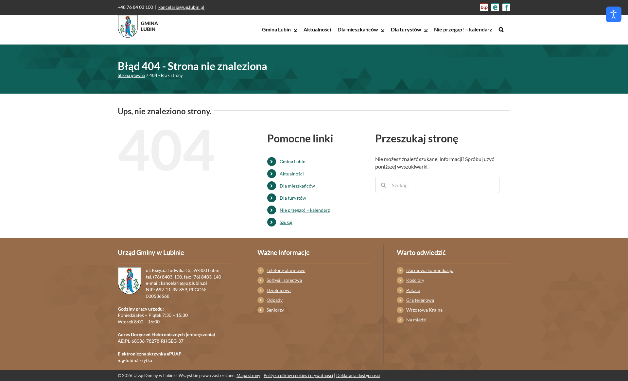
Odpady (275, 300)
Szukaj (286, 222)
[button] (501, 29)
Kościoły (415, 280)
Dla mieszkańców (297, 186)
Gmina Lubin (292, 161)
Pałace (413, 290)
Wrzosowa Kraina (424, 310)
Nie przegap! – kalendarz (305, 210)
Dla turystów (293, 198)
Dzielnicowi (279, 290)
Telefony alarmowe (286, 270)
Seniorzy (275, 310)
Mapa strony (248, 375)
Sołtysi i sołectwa (284, 280)
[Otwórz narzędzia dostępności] (613, 14)
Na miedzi (416, 319)
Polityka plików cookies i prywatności (298, 375)
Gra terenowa (420, 300)
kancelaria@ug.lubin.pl (181, 7)
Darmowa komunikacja (429, 270)
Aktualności (292, 173)
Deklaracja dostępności (358, 375)
